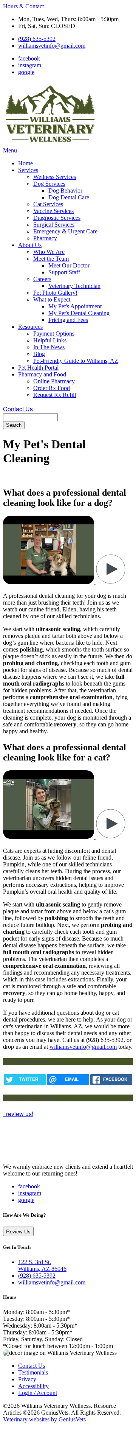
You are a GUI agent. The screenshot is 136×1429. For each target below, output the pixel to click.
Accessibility (33, 1386)
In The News (49, 347)
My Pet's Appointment (75, 306)
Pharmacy (45, 238)
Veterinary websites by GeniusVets (44, 1419)
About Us (30, 245)
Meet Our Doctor (69, 265)
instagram (29, 65)
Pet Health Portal (38, 367)
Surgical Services (53, 224)
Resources (30, 326)
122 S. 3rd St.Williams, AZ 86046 (42, 1265)
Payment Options (53, 333)
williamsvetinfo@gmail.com (51, 45)
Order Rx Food (51, 388)
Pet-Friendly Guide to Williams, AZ (75, 361)
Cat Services (48, 204)
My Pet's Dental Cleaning (79, 313)
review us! (19, 1113)
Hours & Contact (23, 6)
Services (28, 170)
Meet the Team (51, 258)
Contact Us (18, 408)
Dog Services (49, 183)
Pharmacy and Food (42, 374)
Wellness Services (54, 177)
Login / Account (37, 1393)
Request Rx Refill (54, 395)
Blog (39, 354)
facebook (29, 58)
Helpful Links (49, 340)
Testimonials (33, 1372)
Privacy (27, 1379)
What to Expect (51, 299)
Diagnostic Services (56, 218)
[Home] (50, 143)
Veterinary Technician (74, 286)
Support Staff (64, 272)
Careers (42, 279)
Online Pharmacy (54, 381)
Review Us (18, 1231)
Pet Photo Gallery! (55, 292)
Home (25, 163)
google (26, 72)
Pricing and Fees (68, 320)
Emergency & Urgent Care (65, 231)
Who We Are (49, 252)
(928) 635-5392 (37, 39)
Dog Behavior (65, 190)
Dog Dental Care (68, 197)
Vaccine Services (53, 211)
